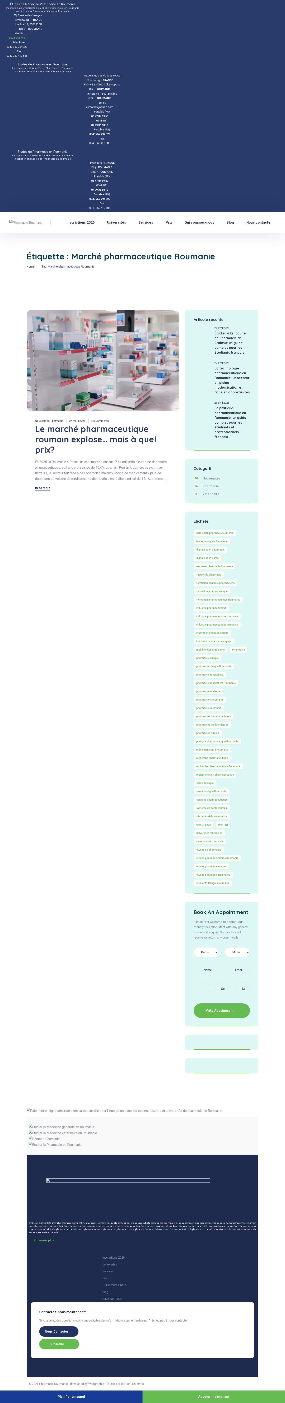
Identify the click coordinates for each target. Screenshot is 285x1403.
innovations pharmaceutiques (213, 641)
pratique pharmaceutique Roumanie (217, 741)
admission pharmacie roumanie (214, 533)
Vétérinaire (207, 494)
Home (31, 266)
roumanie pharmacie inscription (190, 1223)
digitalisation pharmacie (210, 549)
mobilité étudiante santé (210, 649)
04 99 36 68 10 (99, 125)
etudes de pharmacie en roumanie (169, 1229)
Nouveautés (42, 420)
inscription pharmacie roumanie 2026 (68, 1223)
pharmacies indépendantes (212, 724)
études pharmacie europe (211, 866)
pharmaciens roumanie (125, 1226)
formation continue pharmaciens (215, 583)
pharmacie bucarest (125, 1229)
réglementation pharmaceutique (215, 774)
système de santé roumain (212, 808)
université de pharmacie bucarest (211, 1226)
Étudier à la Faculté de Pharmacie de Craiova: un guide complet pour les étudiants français (230, 342)
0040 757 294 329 (99, 134)
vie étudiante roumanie (209, 841)
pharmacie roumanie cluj (40, 1229)
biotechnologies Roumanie (212, 541)
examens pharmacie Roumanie (214, 566)
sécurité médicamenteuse (211, 816)
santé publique (205, 783)
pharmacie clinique (207, 658)
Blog (230, 222)
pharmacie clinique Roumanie (213, 666)
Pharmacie (57, 420)
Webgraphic (96, 1383)
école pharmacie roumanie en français (159, 1223)
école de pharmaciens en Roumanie (241, 1223)
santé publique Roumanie (211, 791)
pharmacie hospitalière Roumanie (216, 683)
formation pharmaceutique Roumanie (218, 599)
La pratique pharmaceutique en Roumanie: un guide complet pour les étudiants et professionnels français (230, 422)
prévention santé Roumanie (212, 749)
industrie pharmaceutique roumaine (217, 616)
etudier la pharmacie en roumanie (43, 1226)
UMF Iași (223, 824)
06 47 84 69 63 (99, 116)
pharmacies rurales (207, 733)
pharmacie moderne (208, 691)
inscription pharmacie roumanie (99, 1223)
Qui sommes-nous (199, 222)
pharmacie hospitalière (209, 674)
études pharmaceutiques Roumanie (217, 858)
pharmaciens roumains (209, 699)
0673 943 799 (17, 37)
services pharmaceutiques (212, 799)
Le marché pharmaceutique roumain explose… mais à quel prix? (95, 439)
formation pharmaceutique (212, 591)
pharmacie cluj (109, 1229)
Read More (42, 488)
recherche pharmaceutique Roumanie (218, 766)
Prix (169, 222)
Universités (116, 222)
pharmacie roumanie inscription (128, 1223)
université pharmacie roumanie (100, 1226)
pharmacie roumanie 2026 (40, 1223)
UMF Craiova (203, 824)
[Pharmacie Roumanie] (26, 222)
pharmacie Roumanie (208, 708)
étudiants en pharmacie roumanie (181, 1226)
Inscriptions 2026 (81, 222)
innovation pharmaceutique (212, 633)
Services (146, 222)
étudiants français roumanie (213, 883)
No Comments (100, 420)
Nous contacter (259, 222)
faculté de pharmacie (208, 574)
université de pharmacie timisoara (241, 1226)
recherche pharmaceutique (212, 758)
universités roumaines (209, 833)
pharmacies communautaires (213, 716)
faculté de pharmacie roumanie (72, 1226)
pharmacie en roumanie (215, 1223)
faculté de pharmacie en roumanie (150, 1226)
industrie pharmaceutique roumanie (217, 624)
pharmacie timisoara (144, 1229)
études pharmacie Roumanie (213, 874)
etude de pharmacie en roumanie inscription (203, 1229)
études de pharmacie (208, 849)
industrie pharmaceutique (211, 608)
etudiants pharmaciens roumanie (43, 1232)
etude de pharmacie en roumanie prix (240, 1229)
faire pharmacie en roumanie (64, 1229)
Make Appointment (220, 1011)
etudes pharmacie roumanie (90, 1229)
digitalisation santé (207, 558)
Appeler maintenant (213, 1397)
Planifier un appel (71, 1397)
